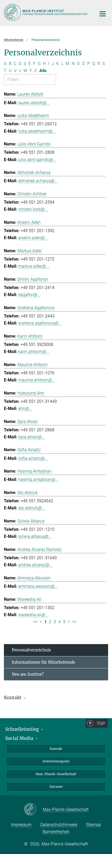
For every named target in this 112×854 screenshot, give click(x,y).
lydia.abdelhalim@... (37, 131)
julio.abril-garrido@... (37, 159)
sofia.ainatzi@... (33, 458)
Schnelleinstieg (22, 729)
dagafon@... (29, 294)
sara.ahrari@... (31, 436)
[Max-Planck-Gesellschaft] (33, 809)
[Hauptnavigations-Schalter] (102, 14)
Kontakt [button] (13, 697)
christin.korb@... (33, 209)
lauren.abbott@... (34, 102)
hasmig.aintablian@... (38, 479)
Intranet (56, 786)
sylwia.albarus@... (35, 536)
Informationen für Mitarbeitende (43, 662)
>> (74, 621)
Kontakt (56, 749)
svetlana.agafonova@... (40, 323)
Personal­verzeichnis (31, 649)
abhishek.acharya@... (38, 180)
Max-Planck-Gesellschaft (56, 774)
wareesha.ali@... (33, 614)
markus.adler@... (33, 266)
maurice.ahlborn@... (36, 380)
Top (101, 723)
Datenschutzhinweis (58, 824)
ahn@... (25, 408)
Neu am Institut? (28, 674)
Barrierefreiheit (56, 831)
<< (35, 621)
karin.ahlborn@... (33, 351)
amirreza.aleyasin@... (38, 586)
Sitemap (93, 824)
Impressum (21, 824)
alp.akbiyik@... (31, 507)
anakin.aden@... (33, 237)
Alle (43, 70)
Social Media (19, 738)
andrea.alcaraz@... (35, 564)
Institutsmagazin (56, 761)
